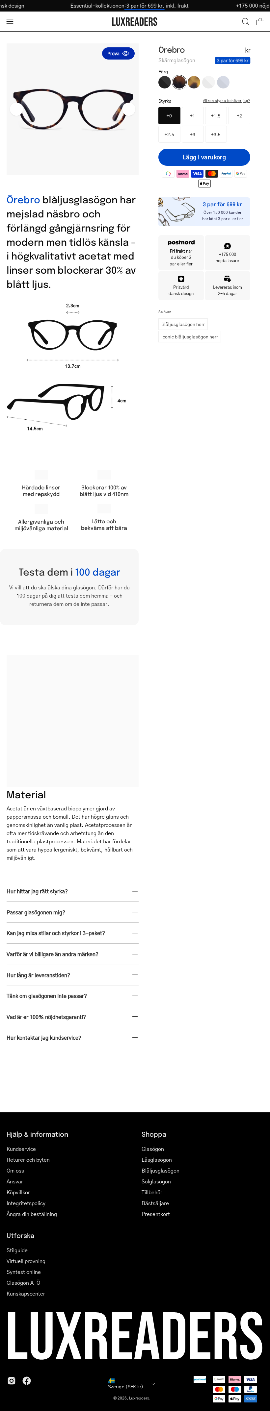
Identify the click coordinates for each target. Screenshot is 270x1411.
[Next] (128, 109)
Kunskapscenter (26, 1293)
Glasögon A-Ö (23, 1282)
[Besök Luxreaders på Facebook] (27, 1381)
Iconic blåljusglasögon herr (189, 336)
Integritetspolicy (26, 1203)
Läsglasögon (157, 1159)
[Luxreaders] (135, 21)
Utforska (20, 1235)
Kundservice (21, 1148)
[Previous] (16, 109)
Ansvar (15, 1181)
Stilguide (17, 1250)
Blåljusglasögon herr (183, 324)
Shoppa (154, 1134)
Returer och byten (28, 1159)
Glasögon (153, 1148)
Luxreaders (139, 1398)
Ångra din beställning (32, 1214)
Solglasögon (156, 1181)
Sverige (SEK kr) (125, 1386)
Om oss (15, 1170)
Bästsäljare (155, 1203)
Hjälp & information (37, 1134)
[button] (245, 21)
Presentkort (156, 1214)
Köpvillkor (18, 1192)
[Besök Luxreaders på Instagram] (11, 1381)
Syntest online (24, 1271)
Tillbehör (152, 1192)
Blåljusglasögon (160, 1170)
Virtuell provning (26, 1261)
